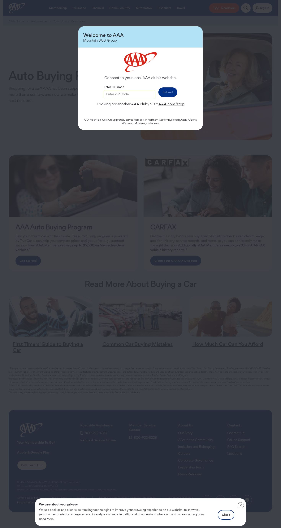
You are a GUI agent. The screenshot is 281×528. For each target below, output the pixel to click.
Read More (46, 519)
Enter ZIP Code (114, 87)
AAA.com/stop (171, 104)
